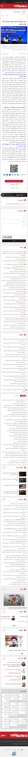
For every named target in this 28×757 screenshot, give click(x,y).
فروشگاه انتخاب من (23, 711)
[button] (18, 626)
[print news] (3, 16)
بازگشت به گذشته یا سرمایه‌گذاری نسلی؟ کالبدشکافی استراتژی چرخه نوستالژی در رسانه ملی (10, 493)
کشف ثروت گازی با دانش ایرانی (15, 680)
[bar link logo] (3, 2)
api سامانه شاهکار (14, 695)
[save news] (7, 15)
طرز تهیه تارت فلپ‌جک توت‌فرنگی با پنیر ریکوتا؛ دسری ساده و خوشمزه (13, 390)
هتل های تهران (14, 711)
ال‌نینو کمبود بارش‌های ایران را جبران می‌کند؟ (13, 684)
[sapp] (22, 750)
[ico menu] (2, 6)
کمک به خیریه (6, 711)
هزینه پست (23, 704)
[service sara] (21, 2)
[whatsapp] (18, 175)
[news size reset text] (5, 54)
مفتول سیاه (24, 719)
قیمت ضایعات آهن (6, 715)
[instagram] (8, 750)
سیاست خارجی (17, 12)
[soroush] (4, 175)
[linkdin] (7, 175)
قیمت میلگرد (6, 723)
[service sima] (18, 2)
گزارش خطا (13, 184)
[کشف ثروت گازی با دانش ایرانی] (23, 678)
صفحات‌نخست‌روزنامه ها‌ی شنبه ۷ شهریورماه (17, 650)
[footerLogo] (18, 735)
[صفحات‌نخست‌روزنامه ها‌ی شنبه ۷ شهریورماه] (14, 641)
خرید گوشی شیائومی (7, 699)
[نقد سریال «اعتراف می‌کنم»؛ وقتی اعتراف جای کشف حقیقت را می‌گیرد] (22, 474)
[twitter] (12, 175)
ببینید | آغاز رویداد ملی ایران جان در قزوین (17, 608)
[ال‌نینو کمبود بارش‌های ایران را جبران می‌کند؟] (23, 684)
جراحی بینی (15, 698)
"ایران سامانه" (18, 746)
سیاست (23, 12)
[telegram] (15, 175)
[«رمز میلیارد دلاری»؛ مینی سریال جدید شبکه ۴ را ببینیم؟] (22, 480)
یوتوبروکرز (24, 698)
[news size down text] (7, 54)
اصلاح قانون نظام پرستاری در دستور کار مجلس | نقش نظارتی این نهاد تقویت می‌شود (11, 665)
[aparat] (19, 750)
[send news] (5, 15)
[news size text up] (3, 54)
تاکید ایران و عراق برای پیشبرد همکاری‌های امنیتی (15, 204)
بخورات (16, 704)
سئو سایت (24, 695)
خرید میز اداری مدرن (14, 724)
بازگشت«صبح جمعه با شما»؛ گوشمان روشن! (10, 485)
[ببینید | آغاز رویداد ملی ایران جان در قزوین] (14, 599)
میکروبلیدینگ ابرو (14, 714)
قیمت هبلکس (6, 719)
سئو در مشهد (23, 707)
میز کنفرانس (6, 726)
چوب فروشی (6, 695)
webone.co (6, 707)
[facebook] (10, 175)
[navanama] (25, 2)
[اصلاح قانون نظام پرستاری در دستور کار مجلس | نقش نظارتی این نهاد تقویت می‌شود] (23, 664)
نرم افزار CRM (14, 707)
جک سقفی (24, 723)
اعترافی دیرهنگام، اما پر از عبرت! (14, 616)
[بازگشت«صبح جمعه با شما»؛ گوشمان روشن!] (22, 486)
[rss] (5, 750)
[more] (4, 467)
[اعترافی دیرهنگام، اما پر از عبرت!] (22, 618)
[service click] (14, 2)
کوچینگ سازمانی (14, 719)
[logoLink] (20, 6)
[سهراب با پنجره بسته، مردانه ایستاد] (23, 671)
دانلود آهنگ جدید (5, 704)
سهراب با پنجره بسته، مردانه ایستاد (14, 673)
